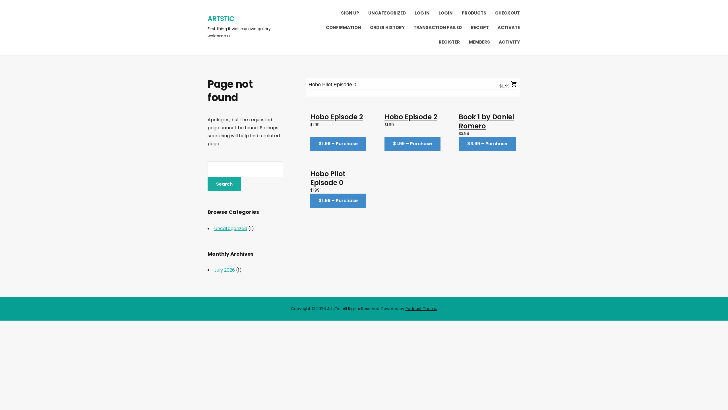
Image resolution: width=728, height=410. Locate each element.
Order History (387, 27)
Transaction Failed (437, 27)
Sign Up (350, 13)
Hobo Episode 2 (336, 117)
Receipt (480, 27)
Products (474, 13)
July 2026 (224, 270)
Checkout (507, 13)
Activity (509, 42)
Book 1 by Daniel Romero (486, 121)
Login (446, 13)
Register (449, 42)
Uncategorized (387, 13)
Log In (422, 13)
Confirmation (343, 27)
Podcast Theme (421, 308)
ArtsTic (221, 18)
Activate (509, 27)
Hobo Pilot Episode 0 (332, 84)
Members (479, 42)
